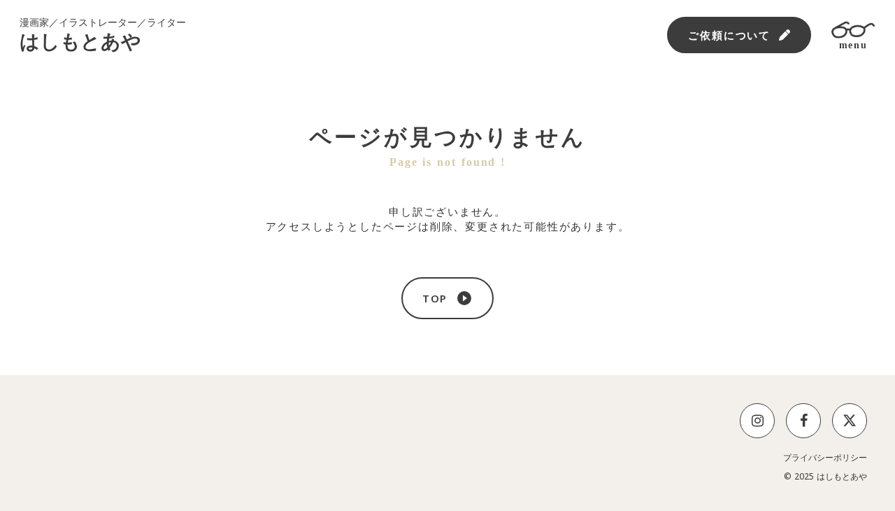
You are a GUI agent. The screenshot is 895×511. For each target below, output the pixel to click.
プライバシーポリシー (825, 457)
